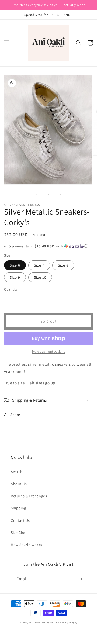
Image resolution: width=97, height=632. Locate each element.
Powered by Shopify (66, 622)
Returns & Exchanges (29, 495)
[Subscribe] (80, 579)
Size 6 (15, 265)
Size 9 (15, 277)
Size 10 (40, 277)
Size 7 (39, 265)
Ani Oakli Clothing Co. (41, 622)
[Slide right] (60, 195)
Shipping (18, 508)
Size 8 (63, 265)
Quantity (11, 289)
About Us (19, 483)
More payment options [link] (48, 351)
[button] (7, 43)
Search (17, 471)
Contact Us (20, 520)
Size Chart (19, 532)
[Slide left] (37, 195)
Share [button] (15, 414)
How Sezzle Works (26, 544)
